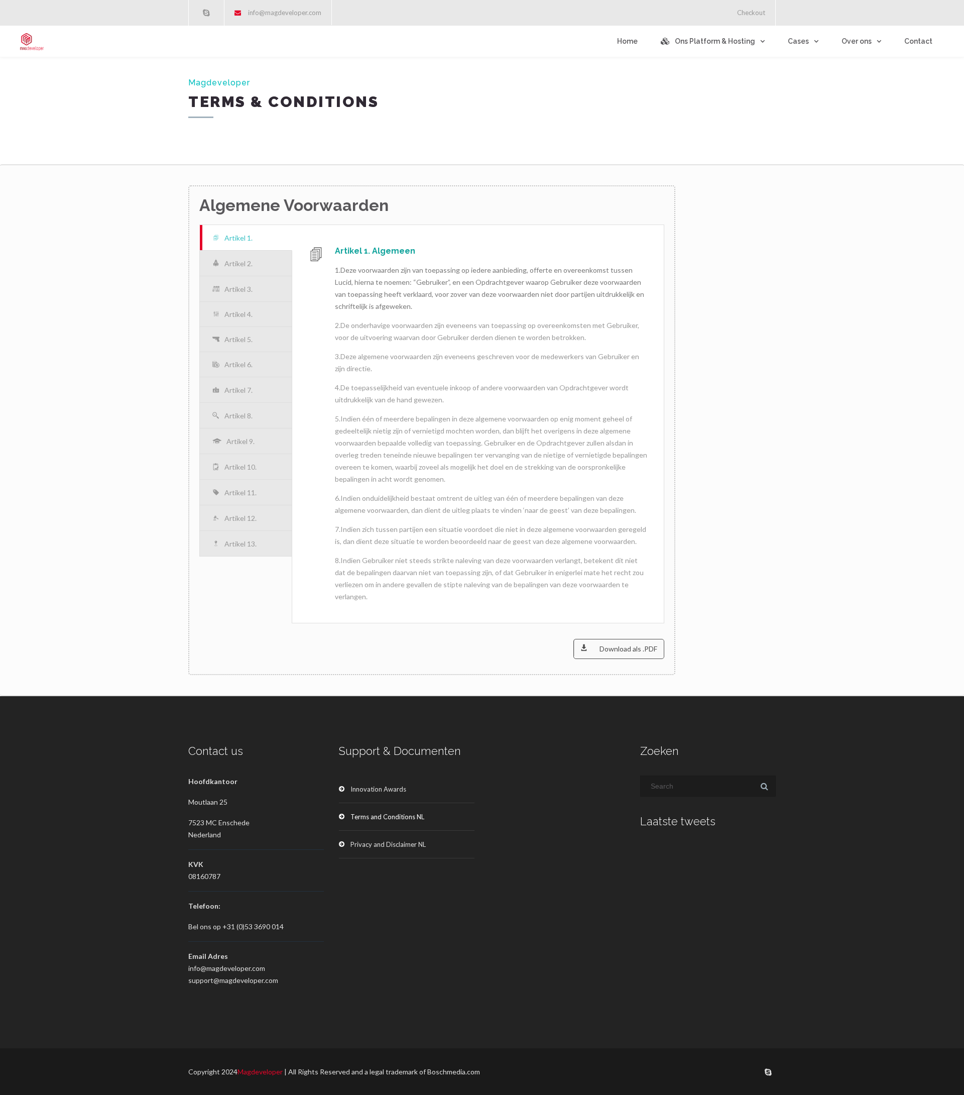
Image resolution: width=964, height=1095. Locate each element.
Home (627, 41)
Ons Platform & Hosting (715, 41)
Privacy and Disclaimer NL (388, 844)
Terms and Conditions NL (387, 817)
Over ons (856, 41)
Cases (798, 41)
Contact (918, 41)
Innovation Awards (378, 789)
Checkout (751, 13)
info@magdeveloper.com (284, 13)
